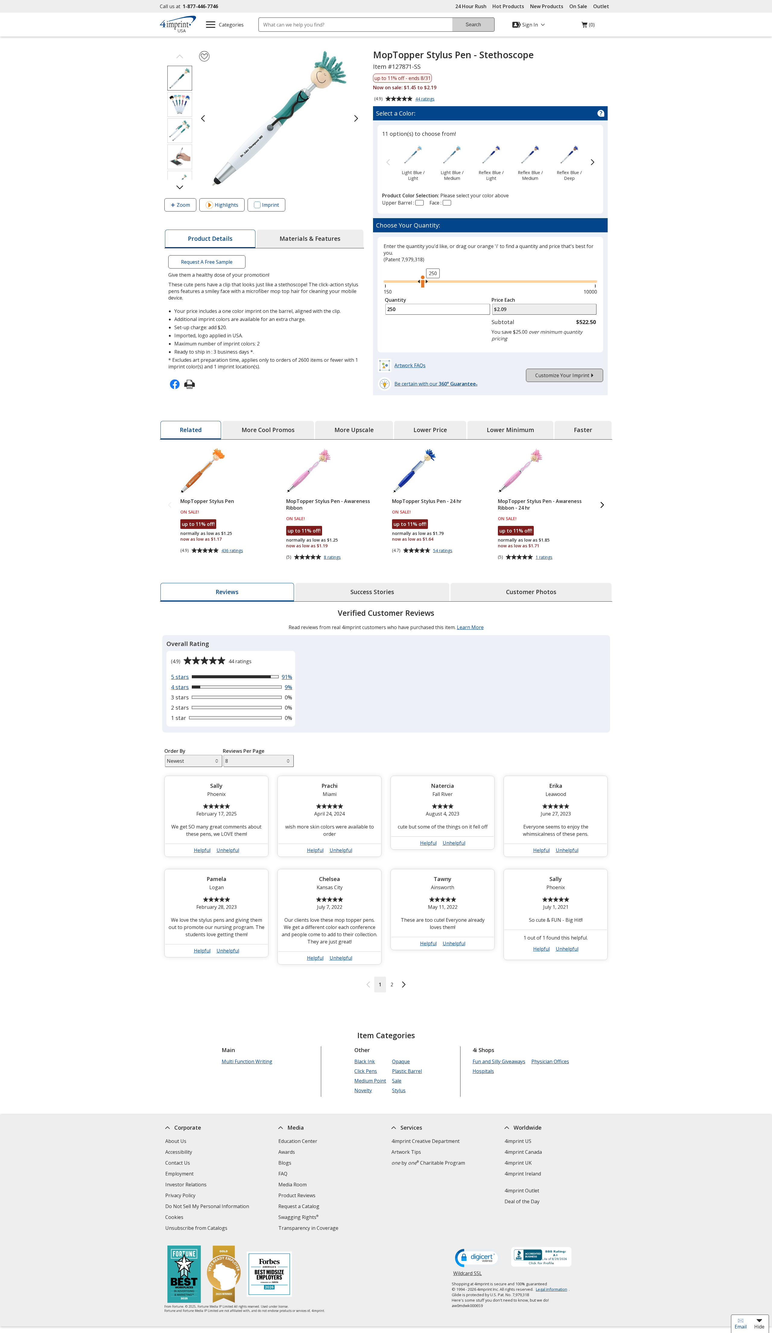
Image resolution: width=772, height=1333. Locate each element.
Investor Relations (186, 1185)
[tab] (210, 239)
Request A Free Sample (207, 262)
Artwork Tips (406, 1152)
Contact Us (177, 1163)
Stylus (399, 1090)
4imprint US (518, 1141)
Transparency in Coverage (309, 1229)
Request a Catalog (298, 1206)
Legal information (551, 1289)
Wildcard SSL (467, 1275)
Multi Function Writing (247, 1061)
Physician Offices (550, 1061)
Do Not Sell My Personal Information (208, 1207)
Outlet (602, 6)
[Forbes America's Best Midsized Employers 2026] (269, 1275)
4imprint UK (518, 1163)
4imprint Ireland (523, 1173)
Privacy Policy (181, 1196)
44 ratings (425, 99)
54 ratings (443, 551)
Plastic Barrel (407, 1071)
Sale (396, 1080)
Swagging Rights (298, 1217)
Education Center (297, 1141)
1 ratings (545, 557)
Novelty (363, 1090)
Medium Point (370, 1080)
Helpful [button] (202, 850)
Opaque (401, 1061)
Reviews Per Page (243, 751)
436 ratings (233, 551)
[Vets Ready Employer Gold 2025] (224, 1275)
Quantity (395, 300)
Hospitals (483, 1071)
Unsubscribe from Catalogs (197, 1229)
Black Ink (364, 1061)
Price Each (503, 300)
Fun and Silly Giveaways (499, 1061)
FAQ (282, 1173)
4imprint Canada (523, 1152)
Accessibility (178, 1152)
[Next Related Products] (602, 505)
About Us (175, 1141)
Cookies (175, 1218)
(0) (588, 26)
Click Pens (365, 1071)
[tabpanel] (386, 800)
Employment (179, 1173)
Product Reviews (296, 1195)
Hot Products (508, 6)
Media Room (292, 1184)
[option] (413, 162)
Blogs (284, 1163)
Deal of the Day (522, 1201)
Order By (174, 751)
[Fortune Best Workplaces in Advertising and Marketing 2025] (184, 1275)
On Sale (578, 6)
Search (473, 24)
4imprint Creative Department (425, 1141)
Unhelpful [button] (228, 850)
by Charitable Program (428, 1163)
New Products (546, 6)
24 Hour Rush (470, 6)
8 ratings (333, 557)
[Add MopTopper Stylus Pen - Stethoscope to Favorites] (204, 56)
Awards (286, 1152)
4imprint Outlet (522, 1190)
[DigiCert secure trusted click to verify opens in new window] (477, 1258)
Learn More (470, 627)
